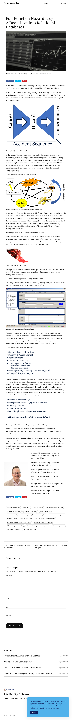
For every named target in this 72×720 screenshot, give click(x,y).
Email (8, 607)
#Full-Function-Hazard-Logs (54, 507)
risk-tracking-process (58, 526)
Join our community (14, 443)
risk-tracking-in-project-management (38, 526)
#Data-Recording (38, 507)
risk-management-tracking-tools (43, 522)
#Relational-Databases (30, 511)
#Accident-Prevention (13, 507)
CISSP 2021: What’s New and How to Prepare (23, 668)
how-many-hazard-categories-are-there (19, 522)
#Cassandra (26, 507)
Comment (9, 575)
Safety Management (33, 74)
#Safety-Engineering (46, 511)
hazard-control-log (12, 515)
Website (8, 616)
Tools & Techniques (45, 74)
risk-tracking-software (13, 529)
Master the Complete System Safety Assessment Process (28, 674)
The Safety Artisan (12, 3)
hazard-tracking (12, 518)
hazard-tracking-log (26, 518)
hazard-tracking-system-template (45, 518)
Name (8, 598)
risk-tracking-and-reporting (15, 526)
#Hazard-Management (14, 511)
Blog (25, 74)
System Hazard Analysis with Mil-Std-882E (22, 656)
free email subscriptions (22, 438)
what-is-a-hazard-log (29, 529)
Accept (34, 712)
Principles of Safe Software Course (18, 662)
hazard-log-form (41, 515)
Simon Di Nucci (17, 74)
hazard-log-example (27, 515)
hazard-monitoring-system (57, 515)
